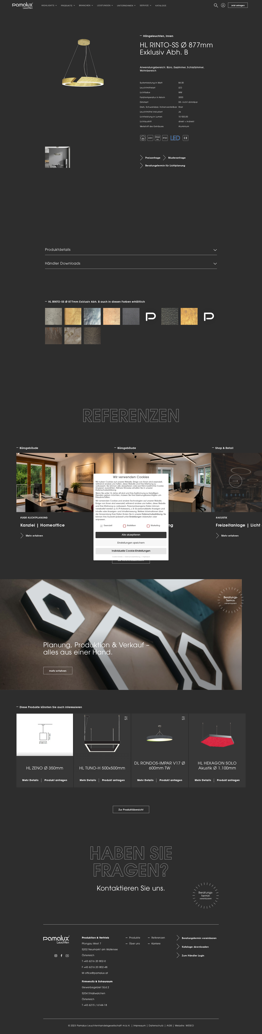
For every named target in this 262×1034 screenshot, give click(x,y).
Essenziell (108, 526)
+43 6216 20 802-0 (95, 961)
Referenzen (158, 938)
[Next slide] (235, 481)
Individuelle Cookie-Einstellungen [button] (131, 551)
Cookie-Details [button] (117, 557)
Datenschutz (156, 1026)
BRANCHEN (84, 5)
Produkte (134, 938)
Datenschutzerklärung (152, 514)
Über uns (134, 944)
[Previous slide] (26, 481)
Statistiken (131, 526)
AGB (169, 1026)
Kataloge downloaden (195, 946)
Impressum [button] (146, 557)
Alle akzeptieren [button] (131, 535)
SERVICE (144, 5)
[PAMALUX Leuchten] (22, 5)
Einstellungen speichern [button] (131, 543)
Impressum (139, 1026)
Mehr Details (30, 780)
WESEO (190, 1026)
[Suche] (216, 5)
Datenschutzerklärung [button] (133, 557)
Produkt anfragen (55, 780)
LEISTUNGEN (103, 5)
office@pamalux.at (96, 973)
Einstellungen (135, 517)
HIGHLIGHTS (47, 5)
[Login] (223, 5)
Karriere (156, 944)
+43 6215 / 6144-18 (95, 1005)
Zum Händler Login (193, 955)
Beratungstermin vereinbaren (199, 938)
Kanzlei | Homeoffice (42, 525)
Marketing (155, 526)
